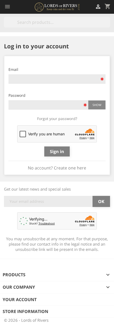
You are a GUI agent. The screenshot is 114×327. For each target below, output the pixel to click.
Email (13, 69)
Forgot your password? (57, 118)
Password (16, 95)
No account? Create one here (57, 168)
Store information (25, 311)
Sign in (57, 151)
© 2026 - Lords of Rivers (26, 320)
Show (97, 105)
